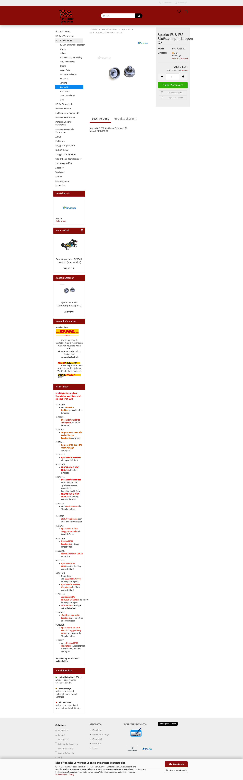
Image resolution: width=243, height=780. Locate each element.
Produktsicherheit (124, 118)
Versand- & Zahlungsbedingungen (68, 742)
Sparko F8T (64, 91)
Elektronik (60, 141)
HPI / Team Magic (67, 62)
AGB (60, 758)
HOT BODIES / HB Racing (71, 57)
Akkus (58, 137)
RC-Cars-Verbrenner (64, 36)
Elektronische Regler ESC (67, 113)
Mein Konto (97, 730)
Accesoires (60, 185)
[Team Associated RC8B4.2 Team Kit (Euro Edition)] (69, 245)
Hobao (63, 53)
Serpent (63, 83)
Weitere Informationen (176, 770)
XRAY (62, 100)
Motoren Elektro (63, 108)
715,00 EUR (69, 268)
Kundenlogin (182, 3)
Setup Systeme (62, 181)
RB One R (64, 78)
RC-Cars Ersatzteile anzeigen (71, 45)
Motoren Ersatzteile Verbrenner (64, 131)
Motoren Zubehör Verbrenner (63, 123)
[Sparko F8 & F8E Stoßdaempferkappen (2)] (122, 71)
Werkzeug (60, 172)
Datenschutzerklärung (64, 775)
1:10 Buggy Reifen (63, 163)
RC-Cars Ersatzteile (64, 40)
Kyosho (63, 66)
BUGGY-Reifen (61, 150)
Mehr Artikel (61, 221)
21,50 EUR (69, 311)
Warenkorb (97, 743)
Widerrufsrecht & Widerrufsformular (66, 751)
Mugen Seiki (65, 70)
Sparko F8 (64, 87)
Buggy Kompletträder (65, 145)
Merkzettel (97, 739)
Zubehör (59, 168)
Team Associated (67, 95)
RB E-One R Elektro (68, 74)
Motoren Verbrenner (65, 117)
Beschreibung (100, 118)
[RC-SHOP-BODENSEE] (66, 18)
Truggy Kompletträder (65, 154)
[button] (186, 11)
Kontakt (61, 735)
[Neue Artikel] (82, 230)
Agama (63, 49)
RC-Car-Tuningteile (64, 104)
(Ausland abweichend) (180, 59)
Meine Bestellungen (101, 734)
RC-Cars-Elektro (62, 31)
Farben (58, 176)
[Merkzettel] (179, 11)
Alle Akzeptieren (176, 764)
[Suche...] (138, 15)
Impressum (63, 730)
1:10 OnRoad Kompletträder (68, 159)
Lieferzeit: (162, 53)
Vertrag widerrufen (167, 724)
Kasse (95, 748)
